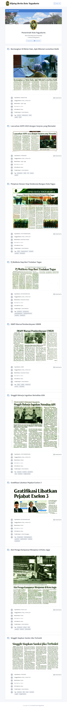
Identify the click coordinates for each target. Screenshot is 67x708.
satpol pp (17, 315)
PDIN (20, 117)
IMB (24, 692)
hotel (27, 692)
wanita (16, 386)
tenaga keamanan (28, 313)
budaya (19, 115)
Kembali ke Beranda (14, 10)
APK (29, 627)
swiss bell (32, 692)
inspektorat (22, 315)
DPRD (18, 251)
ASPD (25, 173)
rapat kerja (21, 386)
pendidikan (19, 173)
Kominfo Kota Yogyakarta (38, 705)
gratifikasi (19, 311)
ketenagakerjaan (18, 313)
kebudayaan (25, 115)
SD (28, 173)
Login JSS (57, 3)
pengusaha (27, 384)
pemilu (25, 627)
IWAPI (18, 384)
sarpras (31, 173)
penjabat (31, 251)
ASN (16, 473)
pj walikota (22, 253)
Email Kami (37, 40)
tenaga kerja (25, 311)
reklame (22, 629)
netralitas (20, 473)
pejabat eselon (24, 539)
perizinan (19, 692)
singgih (16, 694)
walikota (17, 253)
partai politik (27, 629)
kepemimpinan (24, 251)
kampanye (19, 627)
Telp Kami (30, 40)
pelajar (16, 175)
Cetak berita (58, 98)
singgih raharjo (27, 473)
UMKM (16, 117)
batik (30, 115)
